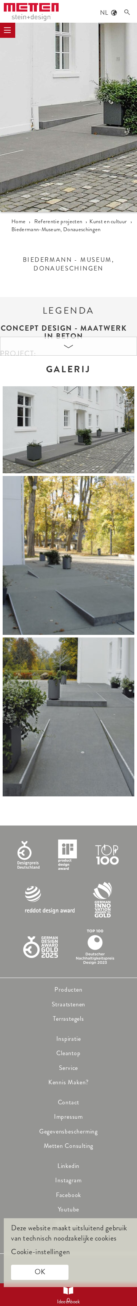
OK (40, 1272)
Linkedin (68, 1165)
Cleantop (68, 1053)
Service (68, 1067)
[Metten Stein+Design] (31, 12)
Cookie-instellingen (40, 1252)
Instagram (68, 1180)
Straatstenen (69, 1004)
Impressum (68, 1116)
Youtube (69, 1209)
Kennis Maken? (68, 1082)
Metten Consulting (69, 1145)
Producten (68, 989)
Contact (69, 1102)
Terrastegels (68, 1018)
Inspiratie (68, 1038)
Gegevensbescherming (68, 1131)
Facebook (68, 1195)
